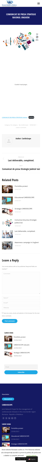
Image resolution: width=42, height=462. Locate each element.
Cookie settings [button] (31, 455)
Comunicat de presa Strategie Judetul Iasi (26, 221)
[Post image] (7, 189)
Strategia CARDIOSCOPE (23, 209)
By (23, 125)
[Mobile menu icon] (38, 3)
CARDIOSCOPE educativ (21, 345)
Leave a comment (21, 127)
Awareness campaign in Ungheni (27, 242)
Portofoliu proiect (21, 186)
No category (14, 125)
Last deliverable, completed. (25, 231)
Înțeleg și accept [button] (21, 459)
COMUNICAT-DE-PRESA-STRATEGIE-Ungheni (14, 117)
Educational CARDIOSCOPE (24, 197)
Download (31, 117)
